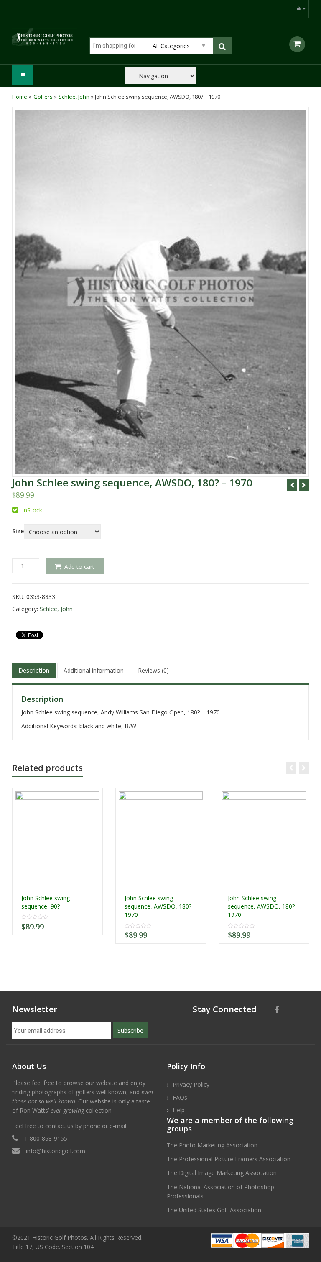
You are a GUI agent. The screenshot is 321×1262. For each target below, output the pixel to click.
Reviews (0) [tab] (153, 670)
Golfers (43, 96)
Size (18, 531)
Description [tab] (33, 670)
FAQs (180, 1097)
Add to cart (79, 567)
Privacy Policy (191, 1084)
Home (19, 96)
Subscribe (130, 1030)
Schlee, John (74, 96)
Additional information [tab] (94, 670)
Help (179, 1110)
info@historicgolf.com (55, 1151)
